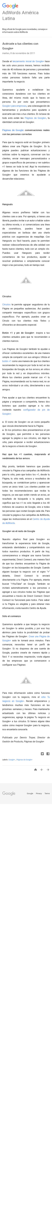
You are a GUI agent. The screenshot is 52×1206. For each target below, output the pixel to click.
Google (30, 793)
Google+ (12, 760)
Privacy (39, 793)
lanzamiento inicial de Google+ (28, 61)
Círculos (6, 304)
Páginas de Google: (13, 130)
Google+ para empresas (14, 106)
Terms (47, 793)
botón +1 (7, 361)
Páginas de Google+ (35, 118)
